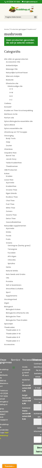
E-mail (38, 388)
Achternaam (38, 415)
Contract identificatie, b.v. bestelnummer (38, 370)
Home (6, 29)
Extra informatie (38, 431)
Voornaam (38, 401)
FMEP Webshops (4, 435)
